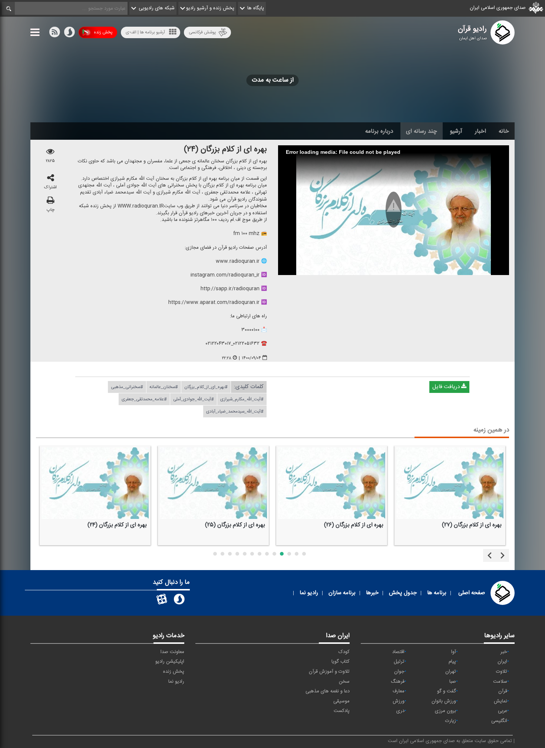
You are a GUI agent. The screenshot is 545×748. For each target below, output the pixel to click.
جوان (399, 672)
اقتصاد (398, 652)
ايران (502, 662)
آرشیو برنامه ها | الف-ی (145, 32)
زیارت (450, 721)
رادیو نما (176, 682)
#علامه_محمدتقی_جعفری (144, 399)
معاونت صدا (172, 652)
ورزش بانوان (444, 701)
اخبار (480, 131)
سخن (344, 682)
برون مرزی (445, 711)
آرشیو (456, 131)
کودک (344, 652)
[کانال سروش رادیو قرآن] (179, 600)
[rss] (54, 34)
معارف (398, 691)
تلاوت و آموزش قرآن (329, 672)
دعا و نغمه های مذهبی (327, 691)
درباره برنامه (379, 131)
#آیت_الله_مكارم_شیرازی (242, 399)
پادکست (342, 711)
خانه (504, 131)
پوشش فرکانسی (202, 32)
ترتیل (399, 662)
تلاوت (501, 672)
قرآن (502, 691)
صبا (452, 682)
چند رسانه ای (421, 131)
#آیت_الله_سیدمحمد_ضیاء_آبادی (235, 411)
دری (400, 711)
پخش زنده (103, 32)
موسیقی (341, 701)
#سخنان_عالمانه (163, 387)
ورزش (398, 701)
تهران (450, 672)
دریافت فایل (446, 386)
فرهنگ (397, 682)
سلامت (500, 682)
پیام (452, 662)
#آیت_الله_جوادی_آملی (193, 399)
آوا (453, 652)
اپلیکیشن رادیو (169, 662)
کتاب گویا (340, 662)
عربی (502, 711)
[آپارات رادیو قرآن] (161, 600)
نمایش (500, 701)
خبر (504, 652)
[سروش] (69, 34)
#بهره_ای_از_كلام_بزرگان (206, 387)
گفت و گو (446, 691)
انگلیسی (499, 721)
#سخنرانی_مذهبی (127, 387)
